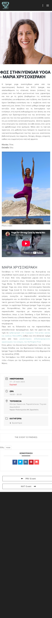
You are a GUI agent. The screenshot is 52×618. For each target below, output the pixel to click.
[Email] (36, 462)
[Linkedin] (25, 462)
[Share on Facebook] (14, 462)
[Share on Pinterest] (31, 462)
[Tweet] (20, 462)
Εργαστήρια (17, 423)
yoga (8, 447)
